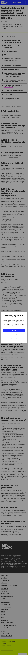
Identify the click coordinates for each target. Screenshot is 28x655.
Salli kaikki (14, 330)
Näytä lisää (14, 339)
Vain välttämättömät (14, 334)
